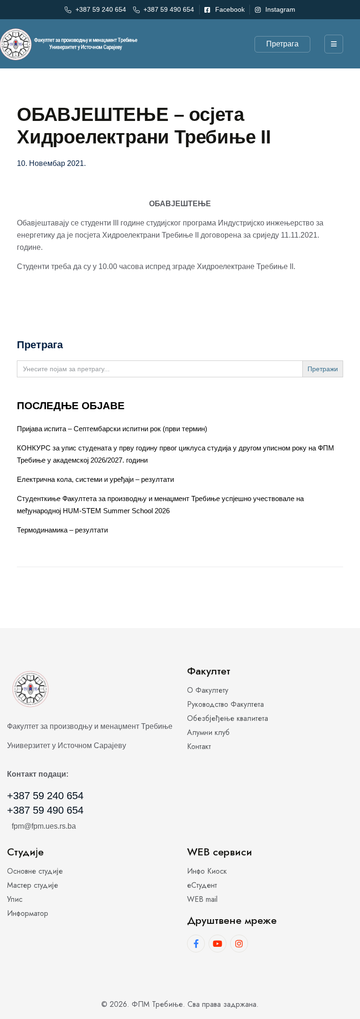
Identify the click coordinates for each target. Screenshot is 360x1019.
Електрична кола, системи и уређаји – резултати (95, 479)
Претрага (282, 44)
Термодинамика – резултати (62, 530)
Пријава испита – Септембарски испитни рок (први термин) (112, 429)
